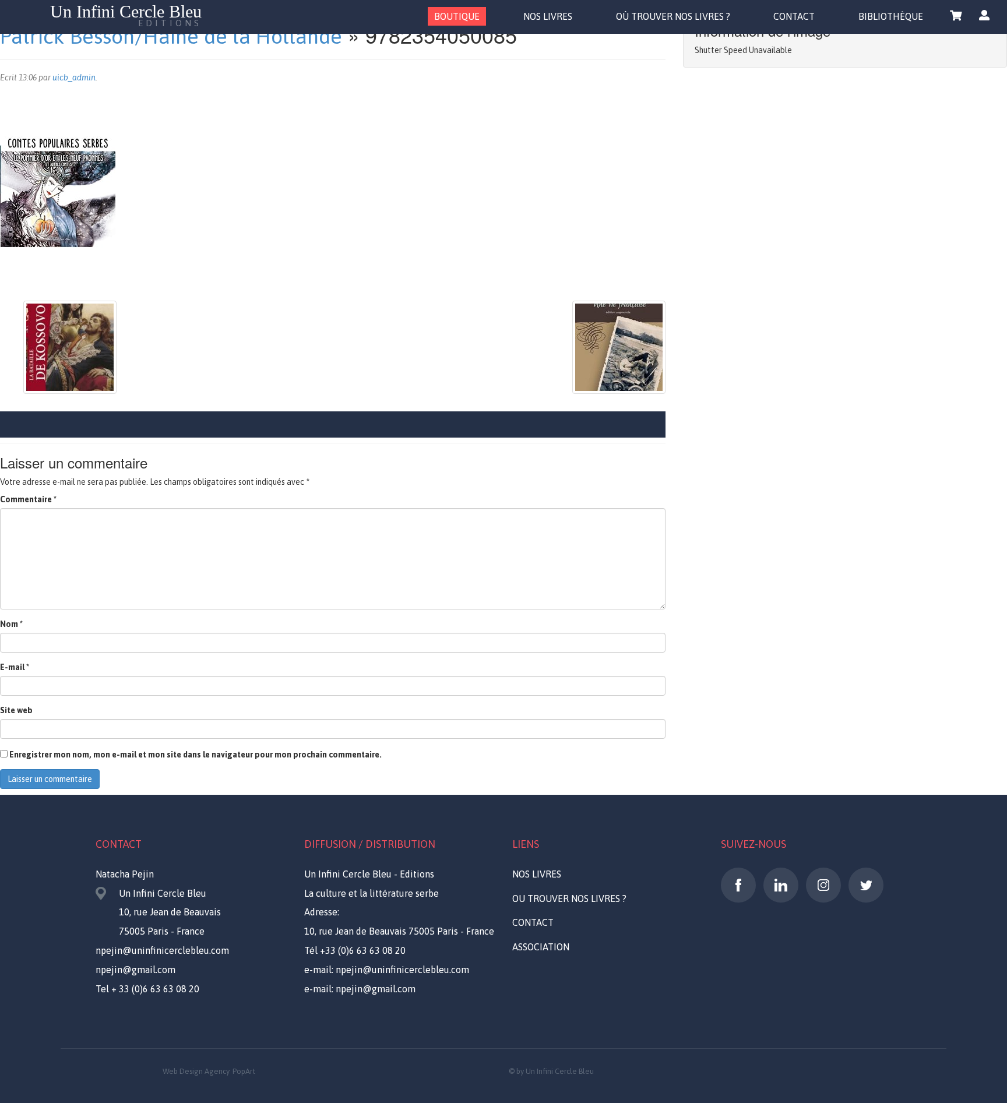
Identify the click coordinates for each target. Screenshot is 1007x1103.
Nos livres (536, 874)
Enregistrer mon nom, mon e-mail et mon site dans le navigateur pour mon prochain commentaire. (195, 754)
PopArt (244, 1071)
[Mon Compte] (984, 16)
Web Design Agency (196, 1071)
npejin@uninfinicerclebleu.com (162, 950)
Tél (355, 950)
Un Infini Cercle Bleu (126, 15)
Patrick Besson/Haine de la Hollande (171, 36)
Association (540, 947)
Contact (533, 922)
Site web (16, 710)
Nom (11, 624)
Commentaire (28, 499)
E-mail (14, 667)
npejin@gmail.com (135, 969)
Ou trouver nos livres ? (569, 898)
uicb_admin (74, 77)
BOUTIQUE (457, 16)
